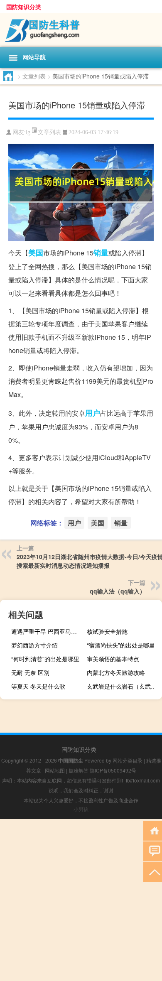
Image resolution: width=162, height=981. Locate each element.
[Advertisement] (81, 900)
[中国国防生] (81, 30)
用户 (92, 412)
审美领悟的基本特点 (113, 659)
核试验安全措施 (107, 631)
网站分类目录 (127, 760)
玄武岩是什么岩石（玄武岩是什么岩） (123, 686)
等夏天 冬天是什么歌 (38, 686)
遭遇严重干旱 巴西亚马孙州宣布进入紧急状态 (47, 631)
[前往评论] (152, 850)
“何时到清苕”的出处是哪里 (45, 659)
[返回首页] (152, 830)
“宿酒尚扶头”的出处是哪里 (121, 645)
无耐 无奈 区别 (30, 672)
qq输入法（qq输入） (117, 591)
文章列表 (34, 76)
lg (28, 132)
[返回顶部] (152, 871)
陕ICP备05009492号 (113, 770)
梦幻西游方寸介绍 (34, 645)
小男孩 (81, 808)
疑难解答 (78, 770)
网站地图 (55, 770)
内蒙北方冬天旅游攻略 (116, 672)
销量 (100, 252)
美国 (35, 252)
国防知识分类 (23, 6)
